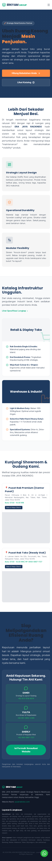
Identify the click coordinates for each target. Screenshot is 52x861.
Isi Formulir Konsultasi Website (26, 750)
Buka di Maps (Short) (13, 507)
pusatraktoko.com (22, 802)
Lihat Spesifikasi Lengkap (14, 311)
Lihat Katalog (24, 82)
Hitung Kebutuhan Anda (24, 73)
